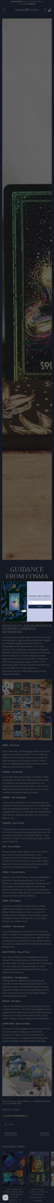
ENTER (40, 606)
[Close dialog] (51, 583)
